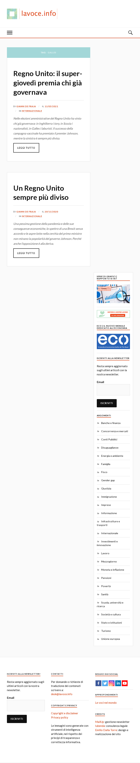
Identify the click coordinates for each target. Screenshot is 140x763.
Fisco (104, 472)
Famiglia (105, 464)
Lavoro (105, 553)
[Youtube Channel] (125, 683)
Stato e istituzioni (111, 622)
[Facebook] (98, 683)
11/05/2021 (51, 106)
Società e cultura (111, 614)
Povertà (106, 586)
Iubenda (100, 725)
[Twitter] (105, 683)
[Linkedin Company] (118, 683)
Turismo (106, 630)
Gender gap (108, 480)
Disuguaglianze (109, 447)
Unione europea (110, 638)
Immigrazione (109, 496)
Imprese (106, 504)
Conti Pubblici (109, 439)
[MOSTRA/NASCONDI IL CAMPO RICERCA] (130, 33)
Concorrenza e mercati (114, 431)
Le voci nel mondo (106, 702)
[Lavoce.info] (33, 13)
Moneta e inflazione (112, 569)
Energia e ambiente (112, 455)
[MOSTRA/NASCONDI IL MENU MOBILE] (9, 33)
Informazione (109, 513)
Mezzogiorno (109, 561)
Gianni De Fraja (26, 106)
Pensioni (106, 577)
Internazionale (32, 111)
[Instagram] (111, 683)
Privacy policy (59, 717)
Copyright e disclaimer (64, 713)
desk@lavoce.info (61, 694)
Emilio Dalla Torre (106, 730)
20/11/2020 (51, 211)
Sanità (104, 594)
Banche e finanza (110, 422)
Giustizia (106, 488)
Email (100, 382)
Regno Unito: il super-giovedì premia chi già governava (47, 82)
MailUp (99, 721)
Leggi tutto (26, 147)
